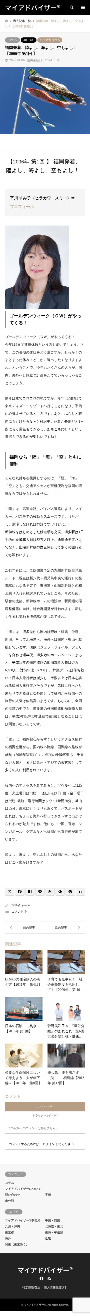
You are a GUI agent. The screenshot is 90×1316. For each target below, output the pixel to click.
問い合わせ (12, 1194)
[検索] (71, 7)
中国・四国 (52, 1220)
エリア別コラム (49, 40)
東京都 (9, 1232)
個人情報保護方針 (56, 1287)
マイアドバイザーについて (23, 1189)
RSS (49, 1278)
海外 (8, 1238)
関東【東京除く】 (17, 1244)
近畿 (48, 1238)
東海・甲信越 (54, 1232)
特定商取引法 (31, 1287)
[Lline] (39, 892)
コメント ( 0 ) (45, 1106)
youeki (26, 905)
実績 (48, 1194)
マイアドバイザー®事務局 (22, 1220)
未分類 (9, 1200)
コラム (12, 40)
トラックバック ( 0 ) (45, 1115)
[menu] (82, 7)
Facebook (41, 1278)
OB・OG (28, 40)
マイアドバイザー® (45, 1269)
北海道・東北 (54, 1226)
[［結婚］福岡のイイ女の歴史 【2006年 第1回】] (65, 928)
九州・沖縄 (12, 1226)
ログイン (49, 1144)
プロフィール (22, 207)
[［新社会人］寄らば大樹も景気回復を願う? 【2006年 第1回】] (25, 928)
